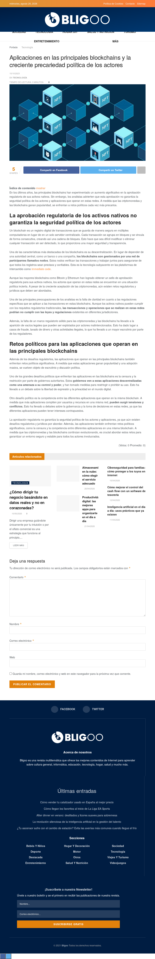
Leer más (18, 545)
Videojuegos (118, 863)
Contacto (130, 3)
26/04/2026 (89, 488)
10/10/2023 (14, 73)
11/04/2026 (114, 519)
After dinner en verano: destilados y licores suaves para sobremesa (76, 815)
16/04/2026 (114, 480)
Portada (13, 47)
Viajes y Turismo (118, 857)
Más (115, 41)
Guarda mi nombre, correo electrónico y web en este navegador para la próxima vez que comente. (72, 674)
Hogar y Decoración (77, 846)
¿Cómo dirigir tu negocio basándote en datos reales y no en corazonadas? (28, 499)
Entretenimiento (46, 41)
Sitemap (141, 3)
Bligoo (65, 945)
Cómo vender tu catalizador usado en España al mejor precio (77, 802)
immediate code (41, 269)
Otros (77, 857)
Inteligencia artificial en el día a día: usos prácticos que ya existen (126, 510)
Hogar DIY (70, 32)
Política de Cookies (113, 3)
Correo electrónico (21, 640)
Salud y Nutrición (100, 32)
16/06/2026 (16, 513)
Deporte (36, 851)
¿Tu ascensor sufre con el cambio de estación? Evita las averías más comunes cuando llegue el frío (77, 828)
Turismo (130, 32)
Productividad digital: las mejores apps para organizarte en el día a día (91, 509)
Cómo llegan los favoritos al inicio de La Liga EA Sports (77, 808)
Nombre (15, 624)
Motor (77, 851)
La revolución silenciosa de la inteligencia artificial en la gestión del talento (77, 822)
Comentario (17, 577)
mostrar (40, 188)
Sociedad (19, 32)
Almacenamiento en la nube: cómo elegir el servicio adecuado (93, 475)
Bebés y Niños (35, 846)
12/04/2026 (114, 500)
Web (12, 657)
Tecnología (44, 32)
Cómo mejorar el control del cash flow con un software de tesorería (126, 491)
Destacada (36, 857)
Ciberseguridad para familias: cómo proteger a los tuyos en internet (126, 471)
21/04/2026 (89, 526)
